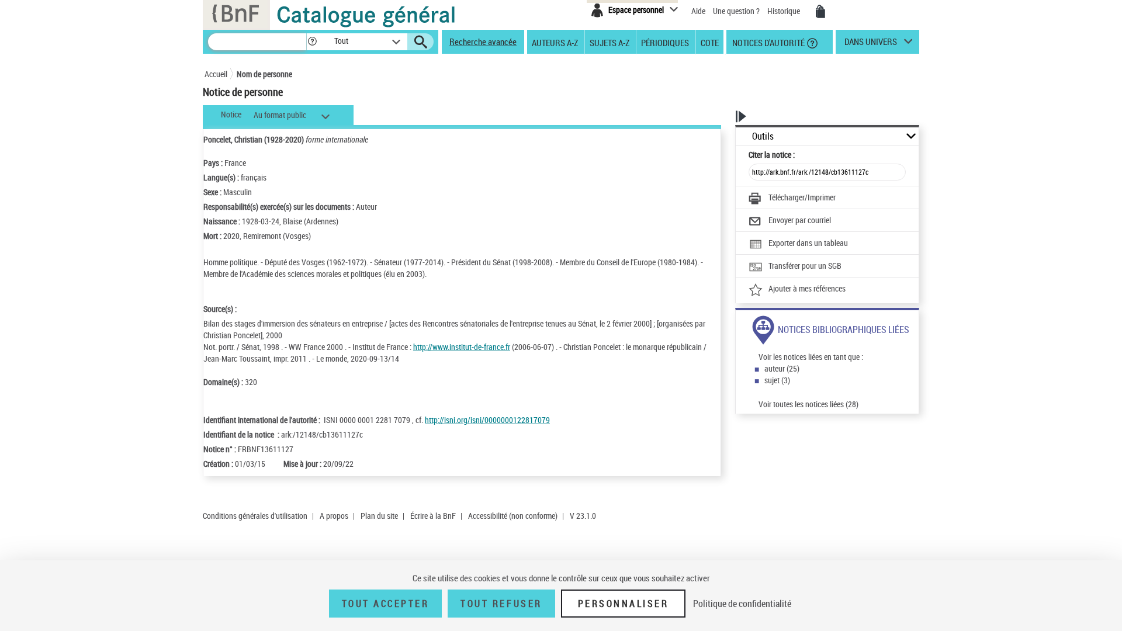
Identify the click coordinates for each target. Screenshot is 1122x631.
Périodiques (665, 42)
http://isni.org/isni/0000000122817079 (487, 419)
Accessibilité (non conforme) (512, 515)
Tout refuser (501, 603)
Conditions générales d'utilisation (255, 515)
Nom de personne (264, 73)
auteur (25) (781, 368)
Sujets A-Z (609, 42)
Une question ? (737, 10)
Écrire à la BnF (433, 515)
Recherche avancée (483, 41)
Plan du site (379, 515)
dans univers (870, 44)
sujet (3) (777, 380)
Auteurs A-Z (555, 42)
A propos (334, 515)
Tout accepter (386, 603)
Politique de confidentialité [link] (742, 603)
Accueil (216, 73)
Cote (710, 42)
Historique (784, 10)
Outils (763, 136)
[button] (312, 41)
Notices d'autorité (767, 42)
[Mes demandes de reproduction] (820, 12)
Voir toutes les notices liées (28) (808, 404)
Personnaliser (623, 603)
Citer (772, 154)
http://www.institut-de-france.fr (461, 346)
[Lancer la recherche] (421, 42)
